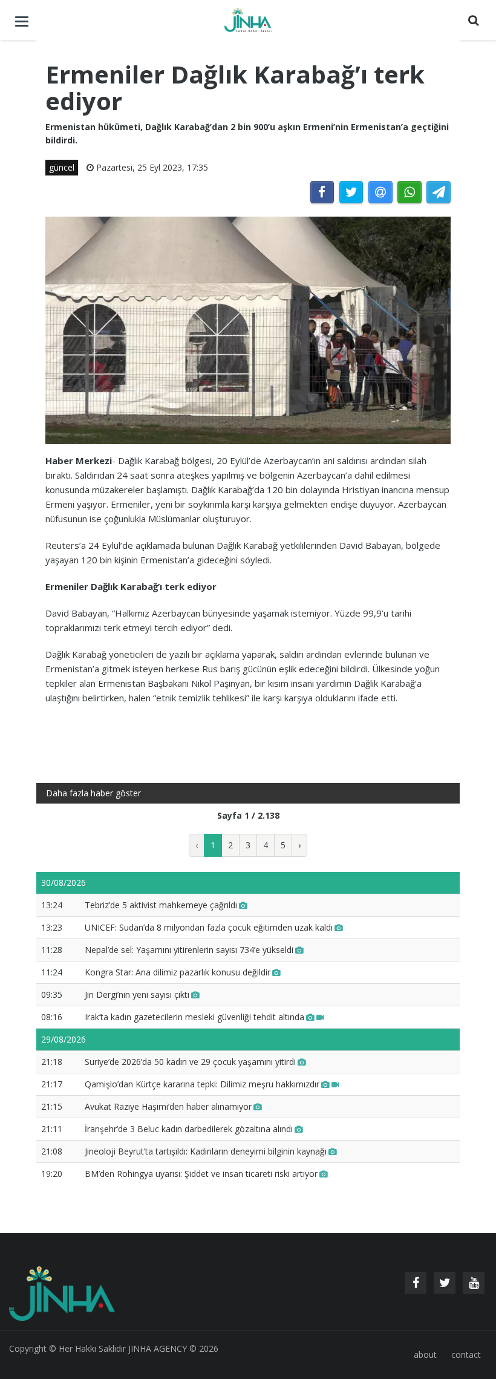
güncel (61, 167)
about (425, 1354)
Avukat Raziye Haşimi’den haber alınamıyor (168, 1106)
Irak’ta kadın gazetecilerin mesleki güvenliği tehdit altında (194, 1017)
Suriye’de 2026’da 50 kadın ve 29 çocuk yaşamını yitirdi (190, 1061)
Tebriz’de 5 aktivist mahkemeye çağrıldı (161, 905)
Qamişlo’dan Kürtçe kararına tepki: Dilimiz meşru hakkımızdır (202, 1084)
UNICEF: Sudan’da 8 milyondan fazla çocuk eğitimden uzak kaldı (209, 927)
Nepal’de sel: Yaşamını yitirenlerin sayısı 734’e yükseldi (189, 949)
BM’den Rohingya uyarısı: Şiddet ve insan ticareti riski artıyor (201, 1173)
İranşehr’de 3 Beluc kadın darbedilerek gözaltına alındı (189, 1129)
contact (466, 1354)
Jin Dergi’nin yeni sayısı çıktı (137, 994)
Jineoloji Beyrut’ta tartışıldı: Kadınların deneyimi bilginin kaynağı (206, 1151)
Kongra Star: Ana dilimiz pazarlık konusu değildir (177, 972)
